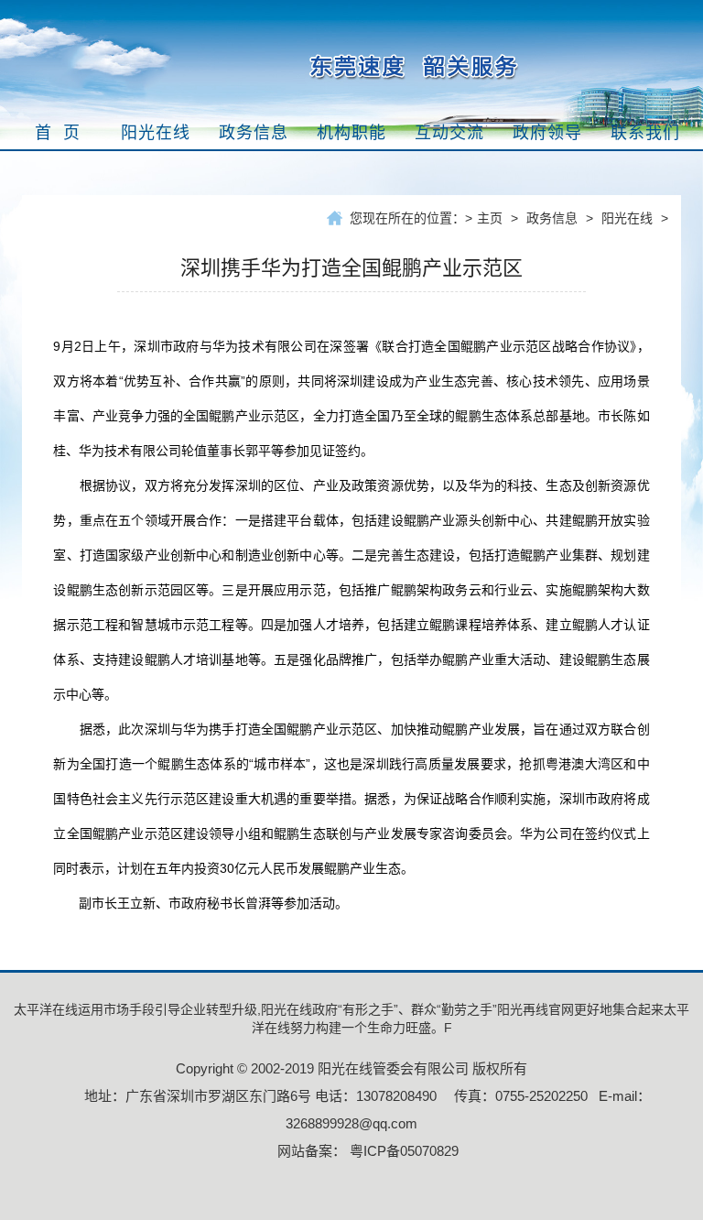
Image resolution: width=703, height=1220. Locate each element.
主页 (490, 218)
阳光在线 (627, 218)
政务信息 (552, 218)
